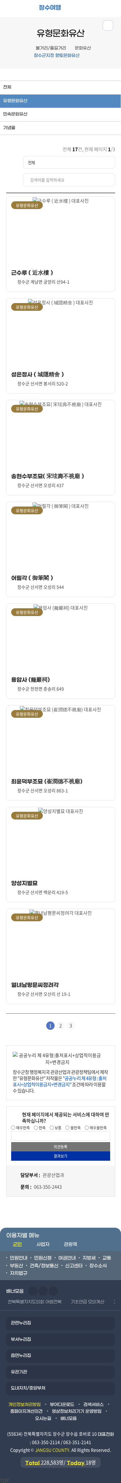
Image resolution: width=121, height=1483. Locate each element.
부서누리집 (21, 1339)
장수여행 (50, 7)
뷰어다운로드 (62, 1404)
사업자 (42, 1244)
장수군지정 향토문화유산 (56, 55)
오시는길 (43, 1418)
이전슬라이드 (33, 1291)
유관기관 (19, 1372)
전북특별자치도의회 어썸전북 (34, 1302)
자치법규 (18, 1273)
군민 (17, 1244)
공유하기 (108, 25)
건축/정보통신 (44, 1266)
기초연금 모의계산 (87, 1302)
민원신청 (43, 1258)
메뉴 (93, 8)
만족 (42, 1128)
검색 (113, 8)
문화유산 (83, 48)
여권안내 (67, 1258)
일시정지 (53, 1291)
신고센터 (74, 1266)
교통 (106, 1258)
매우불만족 (98, 1128)
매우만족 (22, 1128)
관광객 (70, 1244)
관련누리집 (21, 1323)
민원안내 (18, 1258)
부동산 (16, 1266)
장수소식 (98, 1266)
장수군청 (23, 10)
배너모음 (68, 1418)
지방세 (89, 1258)
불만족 (75, 1128)
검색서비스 (93, 1404)
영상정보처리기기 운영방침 (76, 1411)
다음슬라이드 (43, 1291)
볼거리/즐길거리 (51, 48)
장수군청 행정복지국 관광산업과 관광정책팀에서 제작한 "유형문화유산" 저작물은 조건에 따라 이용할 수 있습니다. (60, 1081)
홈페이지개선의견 (26, 1411)
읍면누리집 (21, 1355)
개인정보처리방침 (24, 1404)
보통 (57, 1128)
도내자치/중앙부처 (28, 1388)
